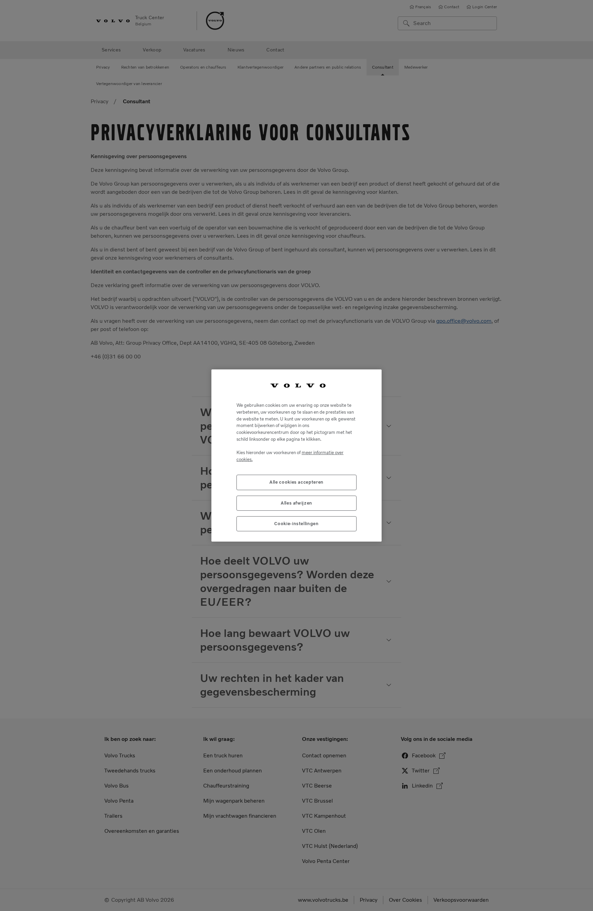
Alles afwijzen (296, 503)
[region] (296, 455)
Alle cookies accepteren (296, 482)
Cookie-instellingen (296, 523)
